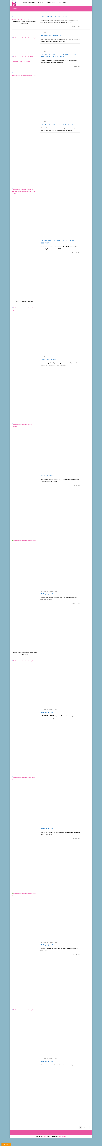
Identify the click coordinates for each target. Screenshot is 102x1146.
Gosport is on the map (48, 359)
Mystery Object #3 (46, 945)
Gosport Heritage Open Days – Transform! (54, 16)
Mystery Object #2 (46, 1061)
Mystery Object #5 (46, 712)
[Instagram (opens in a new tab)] (81, 2)
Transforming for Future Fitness (51, 35)
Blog (41, 13)
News (45, 13)
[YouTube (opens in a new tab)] (85, 2)
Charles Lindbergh (46, 475)
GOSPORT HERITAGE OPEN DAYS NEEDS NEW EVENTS (59, 124)
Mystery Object (48, 591)
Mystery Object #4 (46, 828)
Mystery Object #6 (46, 594)
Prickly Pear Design (62, 1136)
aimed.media (45, 1136)
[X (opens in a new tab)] (74, 2)
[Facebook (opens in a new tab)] (77, 2)
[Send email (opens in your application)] (89, 2)
